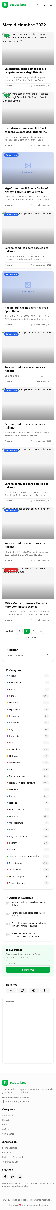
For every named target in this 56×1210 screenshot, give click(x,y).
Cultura (5, 1124)
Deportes (6, 1119)
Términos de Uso (10, 1161)
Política (5, 1129)
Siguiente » (32, 637)
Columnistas (8, 1133)
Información (8, 1115)
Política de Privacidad (12, 1157)
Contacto (6, 1152)
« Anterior (10, 631)
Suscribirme (28, 969)
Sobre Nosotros (9, 1147)
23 (21, 637)
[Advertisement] (28, 1032)
